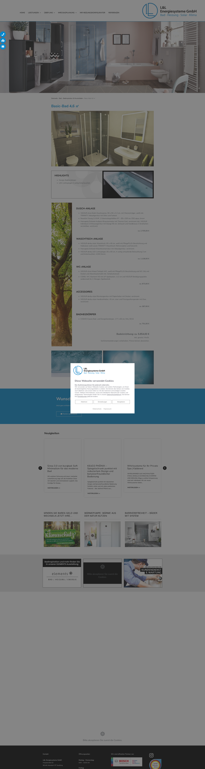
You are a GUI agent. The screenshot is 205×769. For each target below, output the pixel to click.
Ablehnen (84, 402)
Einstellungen (102, 402)
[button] (3, 34)
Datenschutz (97, 409)
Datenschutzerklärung (114, 395)
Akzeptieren (121, 402)
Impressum (107, 409)
